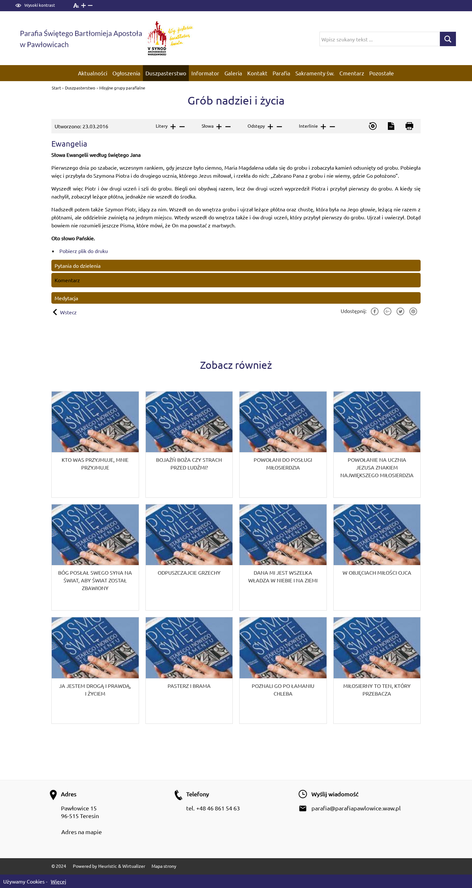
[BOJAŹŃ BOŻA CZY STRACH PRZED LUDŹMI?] (189, 444)
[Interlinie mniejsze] (332, 126)
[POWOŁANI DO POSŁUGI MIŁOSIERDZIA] (283, 444)
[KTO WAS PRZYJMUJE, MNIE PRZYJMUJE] (95, 444)
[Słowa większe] (218, 126)
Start (57, 87)
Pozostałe (381, 73)
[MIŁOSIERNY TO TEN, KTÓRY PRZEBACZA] (377, 670)
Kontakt (257, 73)
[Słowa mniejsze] (227, 126)
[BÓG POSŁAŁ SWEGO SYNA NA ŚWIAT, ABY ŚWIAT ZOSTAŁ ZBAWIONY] (95, 557)
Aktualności (92, 73)
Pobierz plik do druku (83, 251)
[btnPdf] (390, 126)
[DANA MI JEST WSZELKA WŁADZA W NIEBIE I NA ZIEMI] (283, 557)
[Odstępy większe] (270, 126)
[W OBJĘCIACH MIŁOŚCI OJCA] (377, 557)
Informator (205, 73)
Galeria (233, 73)
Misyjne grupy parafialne (122, 87)
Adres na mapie (81, 831)
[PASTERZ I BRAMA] (189, 670)
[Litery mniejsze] (182, 126)
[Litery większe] (173, 126)
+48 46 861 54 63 (218, 808)
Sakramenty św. (314, 73)
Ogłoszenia (126, 73)
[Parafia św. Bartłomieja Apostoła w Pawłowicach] (80, 38)
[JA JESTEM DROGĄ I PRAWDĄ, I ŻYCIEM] (95, 670)
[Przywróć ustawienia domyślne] (372, 126)
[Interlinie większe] (323, 126)
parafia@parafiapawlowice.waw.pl (356, 808)
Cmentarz (351, 73)
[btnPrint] (409, 126)
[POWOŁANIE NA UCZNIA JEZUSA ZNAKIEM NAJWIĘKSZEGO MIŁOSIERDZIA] (377, 444)
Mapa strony (164, 866)
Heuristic (107, 866)
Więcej (58, 881)
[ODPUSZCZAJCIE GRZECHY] (189, 557)
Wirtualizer (133, 866)
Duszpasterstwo (165, 73)
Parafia (281, 73)
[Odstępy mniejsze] (279, 126)
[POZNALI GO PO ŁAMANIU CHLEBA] (283, 670)
